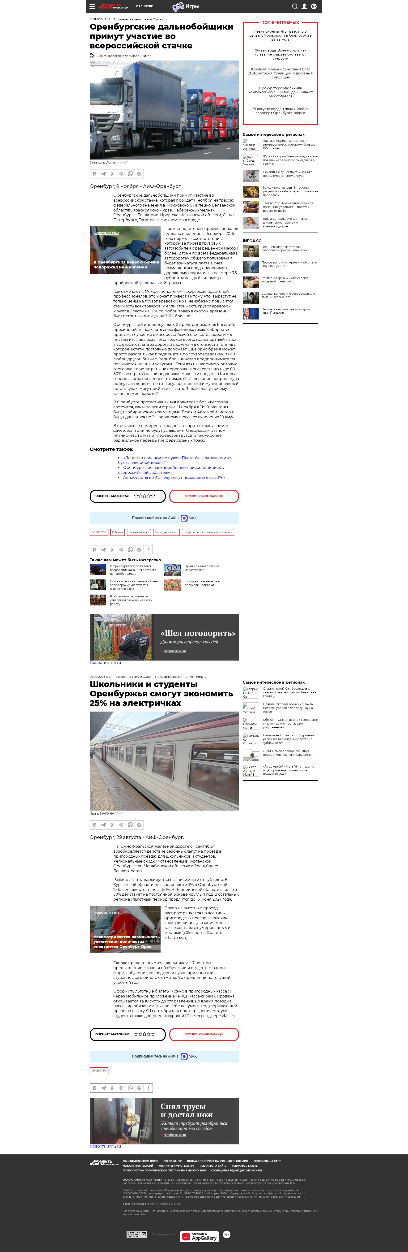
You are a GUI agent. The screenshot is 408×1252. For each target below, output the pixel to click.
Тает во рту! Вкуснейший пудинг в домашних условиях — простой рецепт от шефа (288, 206)
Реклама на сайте (213, 1165)
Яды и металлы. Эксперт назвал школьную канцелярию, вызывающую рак (286, 222)
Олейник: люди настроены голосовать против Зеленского (285, 248)
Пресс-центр (172, 1161)
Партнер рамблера (163, 1234)
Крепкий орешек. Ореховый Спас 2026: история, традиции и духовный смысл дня (280, 73)
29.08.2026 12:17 (101, 676)
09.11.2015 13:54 (100, 19)
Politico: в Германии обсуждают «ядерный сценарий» (285, 279)
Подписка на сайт (267, 1161)
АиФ (125, 162)
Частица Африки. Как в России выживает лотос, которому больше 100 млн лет (289, 144)
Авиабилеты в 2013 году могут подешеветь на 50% (172, 477)
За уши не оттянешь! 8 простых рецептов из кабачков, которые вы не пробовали (290, 191)
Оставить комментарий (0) (204, 496)
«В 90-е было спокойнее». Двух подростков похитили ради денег (288, 752)
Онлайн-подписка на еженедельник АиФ (217, 1161)
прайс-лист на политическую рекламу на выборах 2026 (164, 1170)
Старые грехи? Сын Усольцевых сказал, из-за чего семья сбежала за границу (289, 692)
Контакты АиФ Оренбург (176, 1165)
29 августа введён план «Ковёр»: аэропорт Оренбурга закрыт (280, 111)
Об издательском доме (140, 1161)
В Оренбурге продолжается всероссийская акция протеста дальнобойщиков (133, 569)
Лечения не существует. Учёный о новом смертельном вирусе (287, 173)
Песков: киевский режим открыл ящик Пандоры (286, 311)
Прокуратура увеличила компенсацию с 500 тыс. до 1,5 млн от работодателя (280, 92)
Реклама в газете (245, 1165)
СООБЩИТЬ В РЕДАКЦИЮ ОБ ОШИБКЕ (237, 1170)
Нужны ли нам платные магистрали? (202, 568)
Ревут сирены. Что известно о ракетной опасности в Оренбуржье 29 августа (280, 36)
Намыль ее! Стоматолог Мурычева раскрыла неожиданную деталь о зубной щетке (288, 739)
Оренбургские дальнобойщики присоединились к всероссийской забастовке (171, 470)
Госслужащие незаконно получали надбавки (203, 583)
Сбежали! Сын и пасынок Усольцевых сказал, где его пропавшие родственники (290, 723)
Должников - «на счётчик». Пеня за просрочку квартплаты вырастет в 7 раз (134, 585)
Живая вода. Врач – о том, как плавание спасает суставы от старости (280, 54)
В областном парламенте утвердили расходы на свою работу (131, 600)
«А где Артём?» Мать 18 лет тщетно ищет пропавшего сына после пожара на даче (288, 770)
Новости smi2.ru (105, 662)
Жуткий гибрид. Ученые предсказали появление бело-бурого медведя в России (290, 160)
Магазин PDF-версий (138, 1165)
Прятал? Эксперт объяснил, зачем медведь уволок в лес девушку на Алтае (288, 707)
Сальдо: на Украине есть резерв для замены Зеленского (288, 295)
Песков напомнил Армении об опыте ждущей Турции (289, 264)
